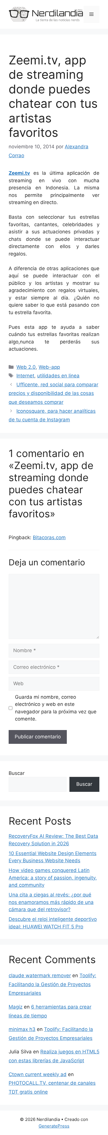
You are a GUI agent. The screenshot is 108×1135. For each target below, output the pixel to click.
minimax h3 (22, 1029)
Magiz (15, 1007)
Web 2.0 (26, 367)
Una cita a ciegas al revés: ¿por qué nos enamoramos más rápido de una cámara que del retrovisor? (51, 902)
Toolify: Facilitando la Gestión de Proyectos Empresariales (52, 984)
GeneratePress (54, 1126)
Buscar (16, 773)
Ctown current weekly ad (38, 1074)
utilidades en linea (58, 376)
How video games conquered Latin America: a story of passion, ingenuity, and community (53, 877)
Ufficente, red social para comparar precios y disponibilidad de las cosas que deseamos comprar (53, 393)
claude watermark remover (40, 975)
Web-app (49, 367)
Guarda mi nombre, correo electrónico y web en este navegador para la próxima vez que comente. (55, 708)
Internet (25, 376)
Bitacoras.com (49, 537)
